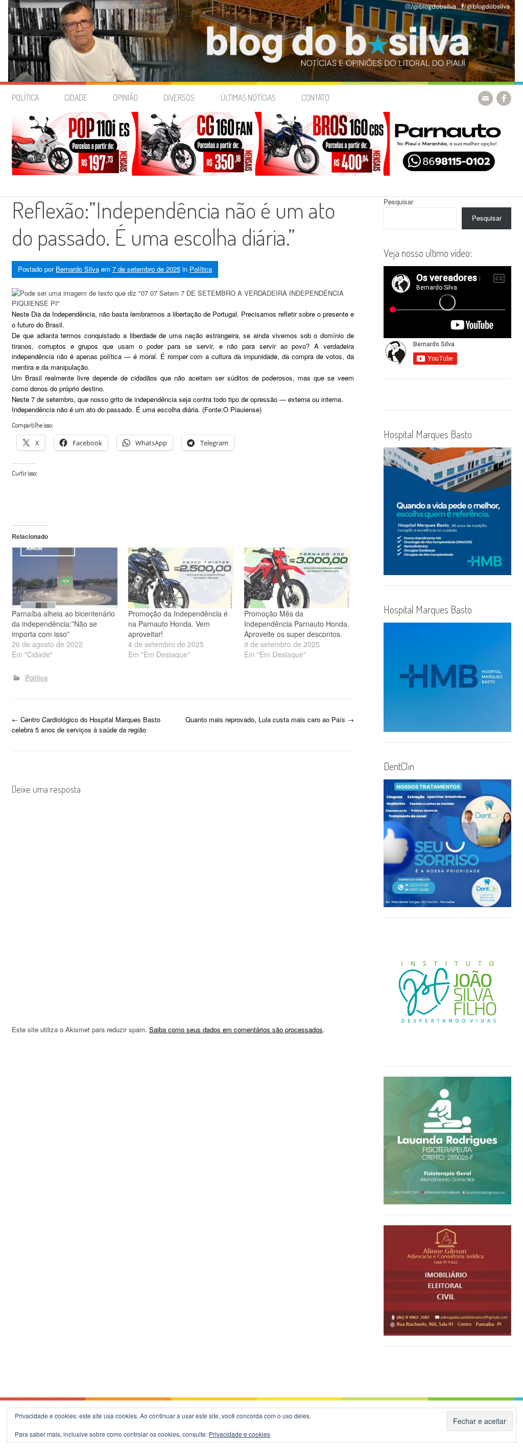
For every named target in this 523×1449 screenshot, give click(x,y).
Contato (315, 97)
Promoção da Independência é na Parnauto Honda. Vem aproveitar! (178, 623)
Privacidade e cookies (239, 1434)
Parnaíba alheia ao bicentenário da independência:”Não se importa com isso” (63, 623)
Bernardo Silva (77, 269)
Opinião (125, 97)
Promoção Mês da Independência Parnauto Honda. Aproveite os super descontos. (296, 623)
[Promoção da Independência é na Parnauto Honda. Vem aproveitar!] (181, 578)
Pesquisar (398, 201)
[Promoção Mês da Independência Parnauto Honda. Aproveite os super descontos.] (297, 578)
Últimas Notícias (248, 97)
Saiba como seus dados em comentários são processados (236, 1029)
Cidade (75, 97)
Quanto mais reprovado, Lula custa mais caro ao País (269, 719)
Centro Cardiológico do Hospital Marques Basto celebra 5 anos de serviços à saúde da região (86, 725)
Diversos (179, 97)
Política (25, 97)
